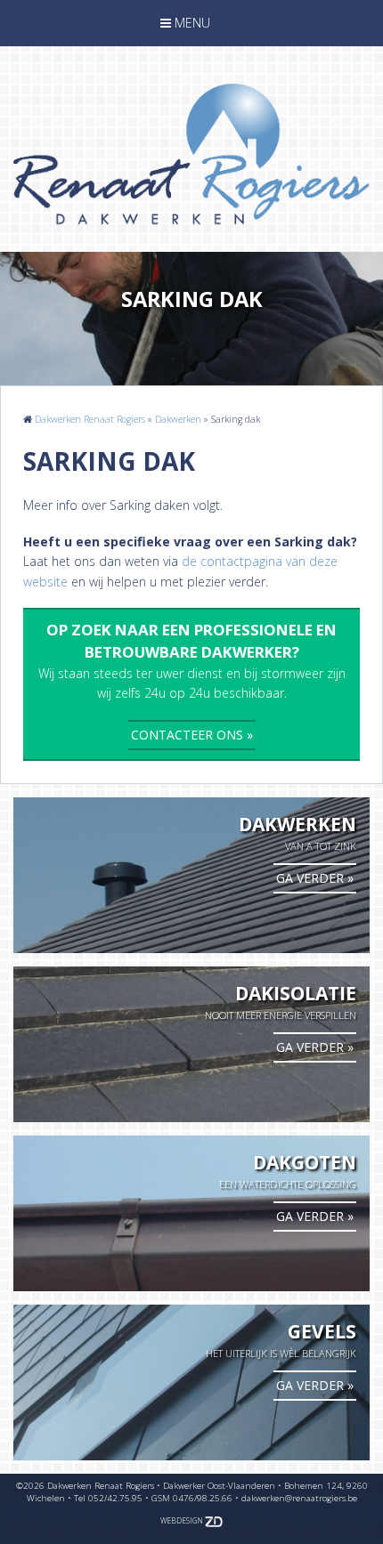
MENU (185, 25)
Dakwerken (178, 419)
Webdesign (182, 1520)
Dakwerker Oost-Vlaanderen (219, 1485)
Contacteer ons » (192, 734)
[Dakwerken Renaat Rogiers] (191, 157)
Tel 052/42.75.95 (108, 1498)
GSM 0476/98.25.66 (191, 1498)
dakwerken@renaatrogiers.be (299, 1498)
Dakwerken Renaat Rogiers (90, 419)
